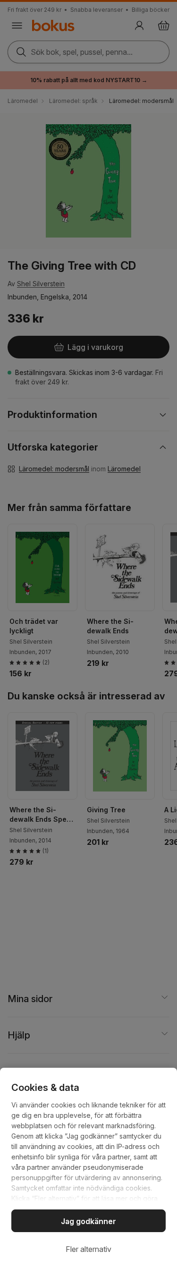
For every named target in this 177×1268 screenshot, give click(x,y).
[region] (88, 1168)
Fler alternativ (88, 1249)
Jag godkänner (88, 1221)
